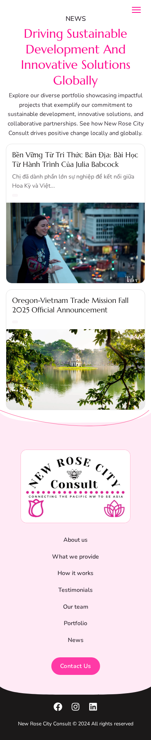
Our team (75, 607)
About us (75, 540)
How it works (75, 573)
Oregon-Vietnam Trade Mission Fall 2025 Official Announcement (70, 305)
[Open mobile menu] (136, 10)
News (76, 640)
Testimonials (75, 590)
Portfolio (75, 623)
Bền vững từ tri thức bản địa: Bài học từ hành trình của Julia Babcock (75, 159)
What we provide (75, 557)
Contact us (75, 666)
